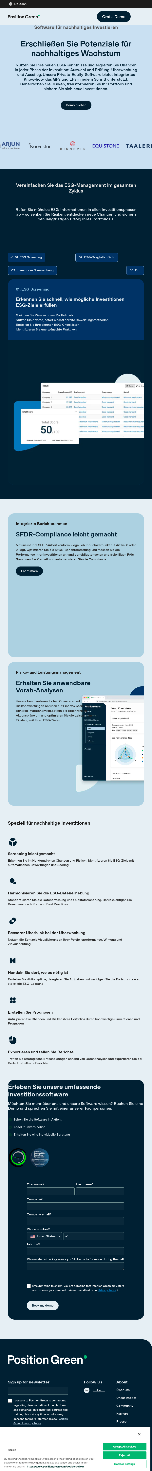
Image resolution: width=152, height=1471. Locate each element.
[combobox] (44, 1236)
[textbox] (44, 1236)
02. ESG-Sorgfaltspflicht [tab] (97, 257)
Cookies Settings (124, 1464)
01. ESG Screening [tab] (28, 257)
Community (124, 1406)
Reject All (124, 1455)
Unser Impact (126, 1398)
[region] (75, 1449)
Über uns (123, 1390)
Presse (121, 1421)
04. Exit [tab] (135, 270)
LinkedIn (99, 1390)
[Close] (139, 1434)
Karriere (122, 1413)
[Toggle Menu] (139, 16)
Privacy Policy (107, 1290)
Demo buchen (76, 105)
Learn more (29, 571)
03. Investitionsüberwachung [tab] (32, 270)
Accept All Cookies (124, 1446)
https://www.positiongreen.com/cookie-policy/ (55, 1466)
